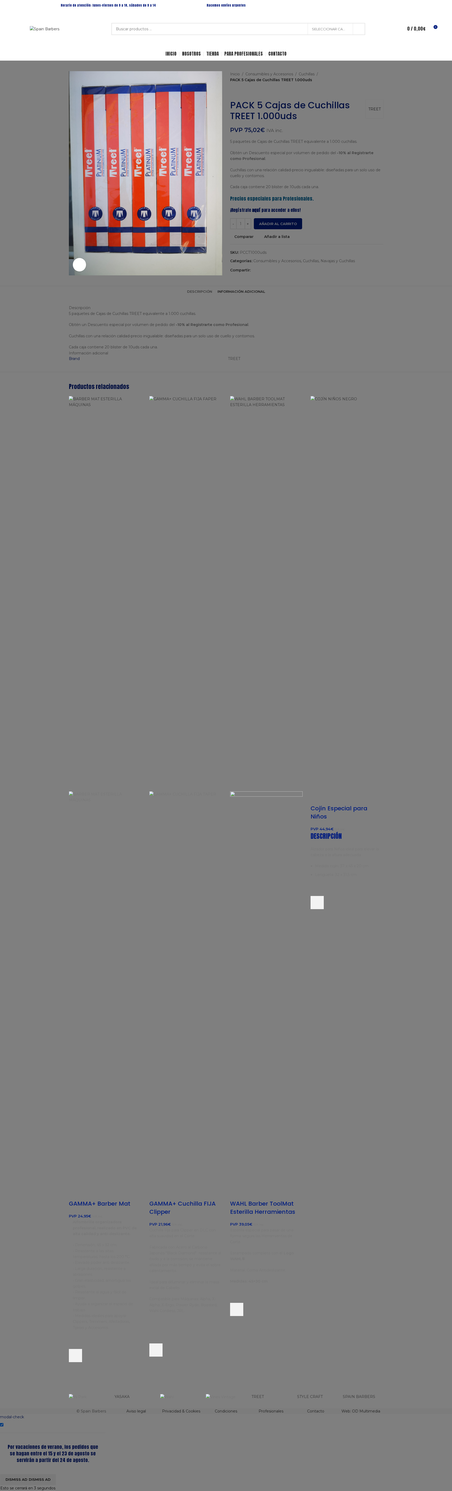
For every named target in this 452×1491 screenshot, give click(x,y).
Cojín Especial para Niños (339, 812)
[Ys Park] (89, 1397)
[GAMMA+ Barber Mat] (105, 593)
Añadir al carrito (278, 224)
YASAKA (122, 1396)
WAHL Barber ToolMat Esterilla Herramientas (262, 1208)
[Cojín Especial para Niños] (347, 593)
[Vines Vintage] (226, 1397)
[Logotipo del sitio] (44, 28)
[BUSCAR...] (359, 29)
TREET (257, 1396)
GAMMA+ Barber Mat (99, 1204)
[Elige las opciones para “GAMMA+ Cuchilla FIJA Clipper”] (156, 1350)
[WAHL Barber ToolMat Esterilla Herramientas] (266, 593)
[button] (75, 1355)
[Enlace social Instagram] (386, 5)
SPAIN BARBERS (359, 1396)
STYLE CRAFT (310, 1396)
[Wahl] (180, 1397)
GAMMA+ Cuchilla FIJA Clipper (182, 1208)
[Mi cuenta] (393, 29)
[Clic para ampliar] (79, 264)
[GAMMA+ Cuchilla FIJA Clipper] (185, 593)
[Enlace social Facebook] (379, 5)
